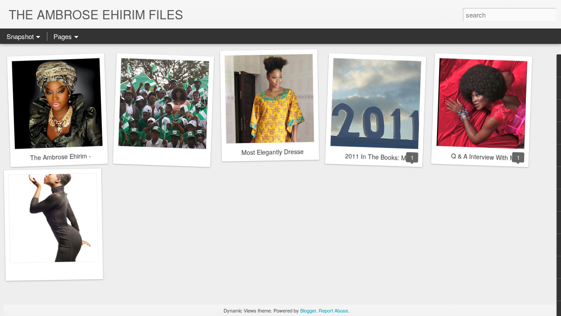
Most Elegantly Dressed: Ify (279, 152)
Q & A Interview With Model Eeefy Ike (503, 157)
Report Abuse (333, 310)
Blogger (308, 310)
